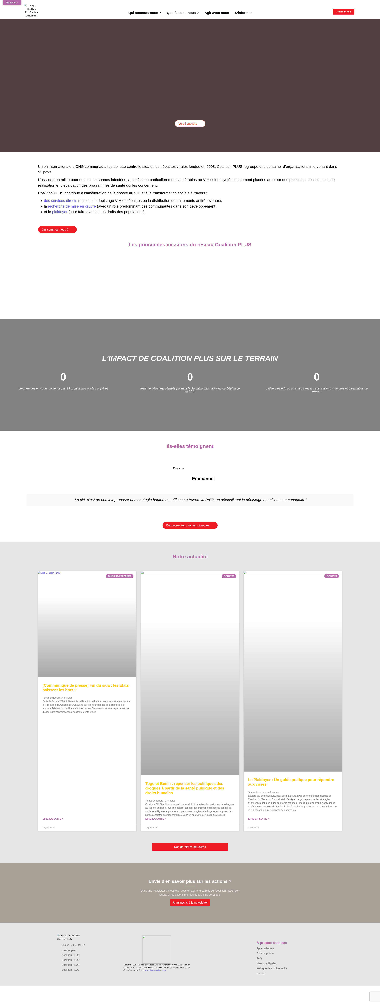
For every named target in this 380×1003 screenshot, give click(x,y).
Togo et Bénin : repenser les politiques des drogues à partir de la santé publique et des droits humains (184, 788)
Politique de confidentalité (271, 968)
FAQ (259, 958)
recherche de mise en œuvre (72, 206)
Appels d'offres (265, 948)
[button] (1, 83)
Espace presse (265, 953)
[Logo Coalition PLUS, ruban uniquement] (31, 10)
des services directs (60, 201)
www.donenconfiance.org (155, 970)
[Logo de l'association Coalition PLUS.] (69, 937)
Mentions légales (266, 963)
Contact (261, 973)
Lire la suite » (53, 818)
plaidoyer (59, 212)
